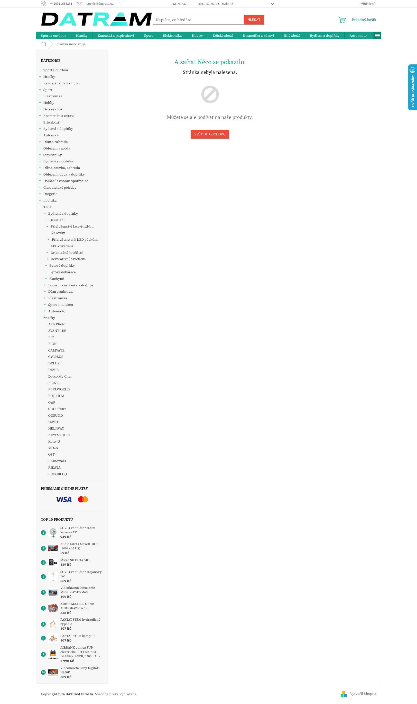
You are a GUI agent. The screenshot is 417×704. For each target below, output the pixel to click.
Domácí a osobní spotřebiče (65, 180)
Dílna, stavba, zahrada (61, 167)
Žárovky (58, 232)
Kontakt (180, 4)
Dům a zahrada (55, 141)
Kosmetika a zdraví (58, 115)
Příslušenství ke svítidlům (72, 226)
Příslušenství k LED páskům (75, 239)
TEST (47, 206)
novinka (50, 200)
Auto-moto (51, 135)
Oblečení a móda (56, 148)
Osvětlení (57, 220)
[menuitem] (53, 35)
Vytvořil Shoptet (363, 693)
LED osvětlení (62, 246)
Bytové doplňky (62, 265)
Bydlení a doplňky (58, 128)
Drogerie (50, 193)
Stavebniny (52, 154)
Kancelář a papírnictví (61, 83)
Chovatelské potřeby (59, 187)
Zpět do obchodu (210, 134)
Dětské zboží (53, 109)
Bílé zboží (51, 122)
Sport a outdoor (55, 70)
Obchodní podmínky (216, 4)
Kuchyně (56, 278)
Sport (47, 89)
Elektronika (52, 96)
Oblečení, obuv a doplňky (64, 174)
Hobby (48, 102)
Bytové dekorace (62, 272)
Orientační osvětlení (67, 252)
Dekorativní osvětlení (68, 258)
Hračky (49, 76)
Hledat (254, 19)
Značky (49, 317)
